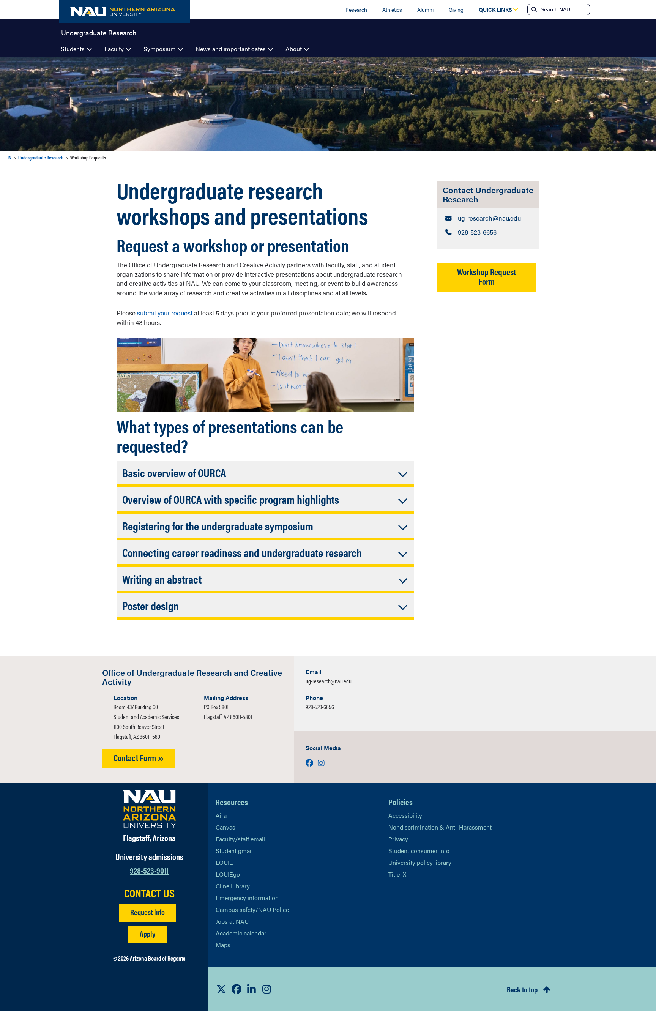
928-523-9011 (149, 870)
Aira (221, 815)
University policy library (419, 862)
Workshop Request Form (486, 276)
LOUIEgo (228, 874)
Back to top (522, 989)
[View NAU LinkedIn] (251, 989)
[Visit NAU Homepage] (149, 809)
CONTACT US (149, 893)
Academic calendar (241, 933)
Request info (147, 911)
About (293, 48)
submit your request (164, 312)
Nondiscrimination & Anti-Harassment (440, 827)
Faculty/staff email (240, 838)
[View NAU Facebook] (236, 989)
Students (73, 48)
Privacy (398, 838)
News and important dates (231, 48)
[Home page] (124, 11)
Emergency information (247, 897)
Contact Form (136, 757)
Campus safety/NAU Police (252, 909)
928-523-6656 (320, 706)
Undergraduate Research (98, 32)
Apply (147, 933)
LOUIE (224, 862)
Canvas (225, 827)
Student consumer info (418, 850)
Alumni (425, 9)
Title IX (397, 874)
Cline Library (233, 886)
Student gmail (234, 850)
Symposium (160, 48)
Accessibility (405, 815)
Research (356, 9)
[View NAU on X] (221, 989)
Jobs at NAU (232, 921)
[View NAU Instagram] (266, 989)
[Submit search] (533, 9)
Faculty (114, 48)
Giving (456, 9)
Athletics (392, 9)
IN (9, 157)
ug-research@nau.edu (329, 681)
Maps (223, 944)
